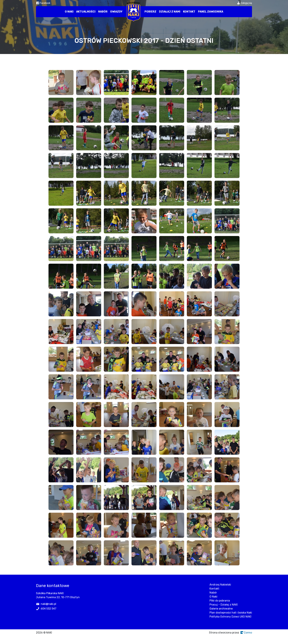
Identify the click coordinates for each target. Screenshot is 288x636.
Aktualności (86, 11)
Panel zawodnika (210, 11)
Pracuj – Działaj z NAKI (224, 604)
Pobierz (150, 11)
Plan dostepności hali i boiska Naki (231, 612)
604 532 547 (48, 608)
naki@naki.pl (48, 604)
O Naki (69, 11)
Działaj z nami (169, 11)
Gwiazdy (116, 11)
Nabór (103, 11)
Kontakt (189, 11)
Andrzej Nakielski (220, 584)
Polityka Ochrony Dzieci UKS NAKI (230, 616)
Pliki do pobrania (220, 600)
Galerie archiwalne (221, 608)
